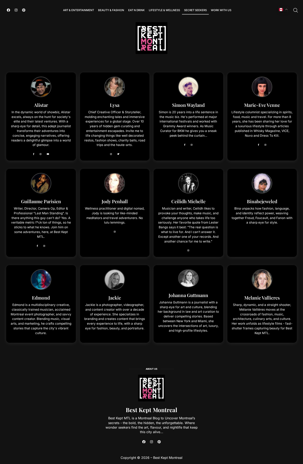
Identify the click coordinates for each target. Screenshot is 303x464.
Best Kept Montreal (151, 410)
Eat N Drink (136, 10)
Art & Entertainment (78, 10)
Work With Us (221, 10)
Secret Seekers (195, 10)
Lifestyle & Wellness (164, 10)
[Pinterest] (23, 10)
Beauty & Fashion (111, 10)
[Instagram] (16, 10)
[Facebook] (8, 10)
